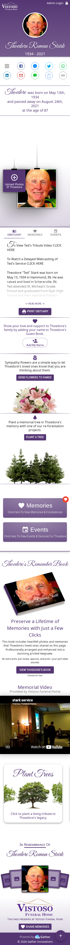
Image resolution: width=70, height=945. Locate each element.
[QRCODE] (7, 66)
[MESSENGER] (35, 66)
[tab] (14, 232)
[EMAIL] (21, 75)
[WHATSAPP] (63, 66)
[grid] (35, 178)
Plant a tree (35, 437)
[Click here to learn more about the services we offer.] (35, 907)
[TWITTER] (49, 66)
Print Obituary (37, 311)
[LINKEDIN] (7, 75)
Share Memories (37, 926)
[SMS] (35, 75)
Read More (35, 303)
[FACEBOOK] (21, 66)
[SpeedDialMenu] (60, 935)
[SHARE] (49, 75)
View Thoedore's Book (35, 669)
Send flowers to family (35, 377)
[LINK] (63, 75)
